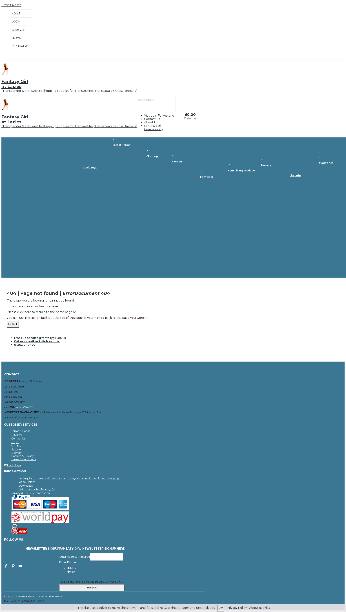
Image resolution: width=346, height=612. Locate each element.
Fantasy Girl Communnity (153, 127)
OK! (221, 608)
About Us (151, 122)
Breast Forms (121, 145)
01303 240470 (24, 344)
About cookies (259, 607)
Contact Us (20, 45)
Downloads (26, 485)
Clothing (152, 156)
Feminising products (242, 170)
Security (16, 449)
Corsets (177, 161)
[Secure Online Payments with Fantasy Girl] (40, 509)
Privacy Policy (237, 607)
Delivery (16, 452)
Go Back (12, 324)
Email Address (74, 556)
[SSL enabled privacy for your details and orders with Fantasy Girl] (19, 533)
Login (16, 21)
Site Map (17, 446)
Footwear (206, 177)
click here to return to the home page (44, 312)
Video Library (27, 482)
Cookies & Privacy (22, 456)
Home (16, 13)
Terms (16, 37)
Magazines (326, 163)
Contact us (152, 119)
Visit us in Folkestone (159, 115)
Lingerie (295, 175)
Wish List (18, 29)
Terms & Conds (20, 431)
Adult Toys (90, 167)
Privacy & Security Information (30, 493)
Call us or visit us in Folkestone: (37, 341)
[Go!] (141, 107)
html (73, 568)
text (72, 572)
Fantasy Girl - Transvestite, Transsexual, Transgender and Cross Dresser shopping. (69, 478)
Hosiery (266, 165)
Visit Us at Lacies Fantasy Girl (37, 489)
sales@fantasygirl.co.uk (48, 338)
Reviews (16, 434)
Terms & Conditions (23, 459)
